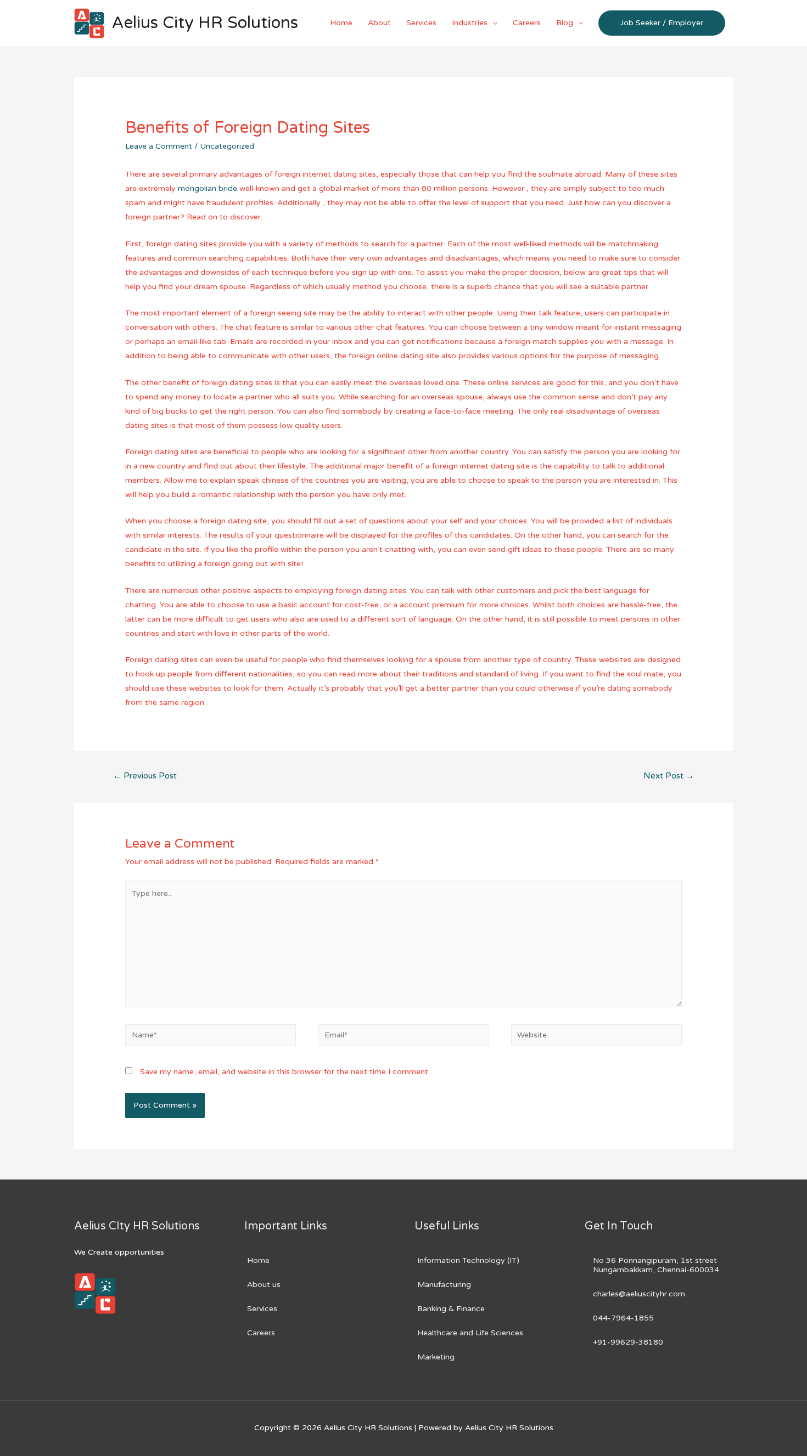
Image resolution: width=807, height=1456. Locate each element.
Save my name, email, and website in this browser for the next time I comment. (285, 1071)
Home (341, 22)
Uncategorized (227, 146)
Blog (564, 22)
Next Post (668, 776)
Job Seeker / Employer (661, 22)
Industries (469, 22)
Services (421, 22)
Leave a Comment (158, 146)
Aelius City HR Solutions (205, 23)
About (379, 22)
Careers (527, 22)
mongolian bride (207, 188)
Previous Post (145, 776)
